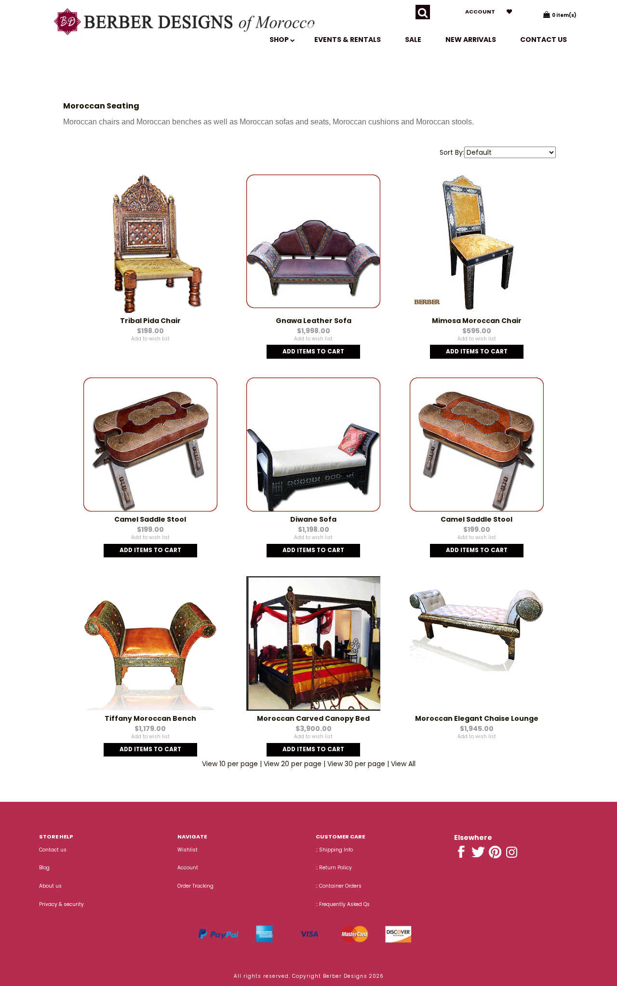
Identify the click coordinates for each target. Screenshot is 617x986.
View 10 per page (230, 764)
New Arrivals (470, 39)
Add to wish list (150, 339)
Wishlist (187, 849)
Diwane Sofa (313, 519)
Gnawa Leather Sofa (313, 320)
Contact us (543, 39)
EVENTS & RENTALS (347, 39)
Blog (44, 867)
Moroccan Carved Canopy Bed (313, 718)
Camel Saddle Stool (150, 519)
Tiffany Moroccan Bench (150, 718)
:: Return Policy (334, 867)
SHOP (279, 39)
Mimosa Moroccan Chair (477, 320)
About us (50, 886)
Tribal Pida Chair (150, 320)
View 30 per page (356, 764)
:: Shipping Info (334, 849)
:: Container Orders (339, 886)
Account (480, 11)
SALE (413, 39)
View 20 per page (293, 764)
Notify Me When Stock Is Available (150, 346)
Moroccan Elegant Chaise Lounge (476, 718)
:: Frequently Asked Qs (343, 904)
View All (403, 764)
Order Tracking (195, 886)
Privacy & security (61, 904)
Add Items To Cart (313, 351)
